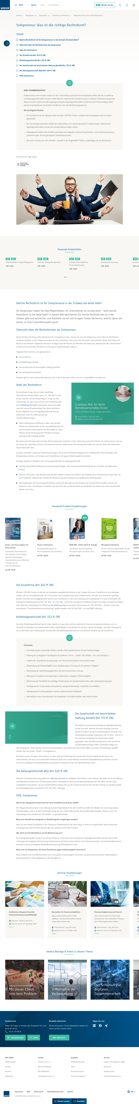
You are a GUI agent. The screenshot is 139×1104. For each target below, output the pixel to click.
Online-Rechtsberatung (112, 1076)
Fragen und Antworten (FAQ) (114, 1062)
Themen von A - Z (44, 1062)
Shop (42, 5)
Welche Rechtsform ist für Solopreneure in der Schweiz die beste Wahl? (49, 40)
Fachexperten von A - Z (46, 1076)
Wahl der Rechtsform (28, 50)
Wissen (33, 5)
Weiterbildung (54, 5)
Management (30, 15)
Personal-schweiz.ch (78, 1076)
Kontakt (70, 1092)
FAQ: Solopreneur (27, 76)
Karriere (8, 1071)
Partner (8, 1067)
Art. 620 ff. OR (58, 771)
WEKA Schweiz (10, 1062)
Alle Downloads (43, 1071)
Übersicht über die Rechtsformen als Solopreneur (40, 45)
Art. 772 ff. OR (104, 718)
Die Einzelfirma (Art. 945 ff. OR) (32, 55)
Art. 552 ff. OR (50, 616)
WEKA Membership (78, 1062)
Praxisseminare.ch (77, 1071)
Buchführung (56, 605)
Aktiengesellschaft (57, 778)
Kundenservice (109, 1071)
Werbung (107, 1067)
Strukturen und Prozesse (60, 15)
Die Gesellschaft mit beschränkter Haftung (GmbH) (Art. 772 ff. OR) (47, 65)
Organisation (43, 15)
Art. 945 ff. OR (44, 585)
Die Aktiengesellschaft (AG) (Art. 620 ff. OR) (38, 70)
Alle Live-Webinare (44, 1067)
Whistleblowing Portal (55, 1092)
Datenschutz (38, 1092)
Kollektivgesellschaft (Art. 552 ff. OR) (35, 60)
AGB (28, 1092)
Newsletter (9, 1076)
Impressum (19, 1092)
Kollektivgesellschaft (28, 405)
